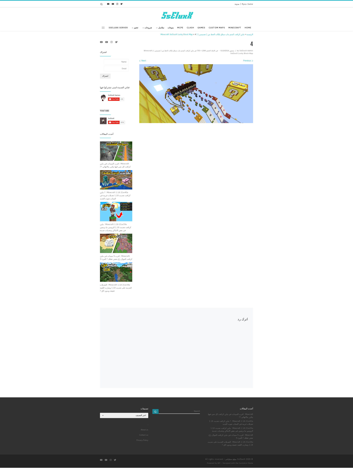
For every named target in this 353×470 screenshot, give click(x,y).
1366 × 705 (201, 51)
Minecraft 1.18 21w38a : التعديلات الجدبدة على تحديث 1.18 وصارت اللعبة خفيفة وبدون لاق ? (230, 443)
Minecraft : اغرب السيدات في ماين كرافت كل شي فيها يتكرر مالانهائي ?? (230, 415)
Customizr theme (246, 463)
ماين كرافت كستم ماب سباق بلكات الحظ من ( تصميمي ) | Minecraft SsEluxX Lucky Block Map (202, 34)
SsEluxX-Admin (246, 51)
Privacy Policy (142, 440)
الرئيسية (249, 34)
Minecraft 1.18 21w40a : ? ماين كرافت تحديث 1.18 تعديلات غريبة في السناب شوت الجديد (231, 422)
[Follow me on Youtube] (113, 4)
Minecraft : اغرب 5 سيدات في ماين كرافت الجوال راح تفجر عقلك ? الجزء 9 (231, 436)
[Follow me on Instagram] (117, 4)
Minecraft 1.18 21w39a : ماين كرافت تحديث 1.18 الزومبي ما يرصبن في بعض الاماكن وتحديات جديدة (232, 429)
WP (218, 463)
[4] (196, 93)
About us (144, 429)
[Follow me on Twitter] (122, 4)
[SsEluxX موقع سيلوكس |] (176, 16)
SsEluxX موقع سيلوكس (235, 459)
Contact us (143, 435)
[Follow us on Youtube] (108, 4)
